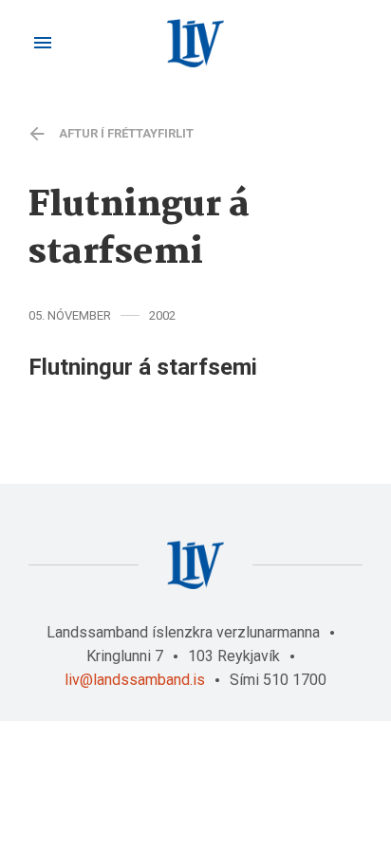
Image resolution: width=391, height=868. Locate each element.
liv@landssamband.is (135, 680)
